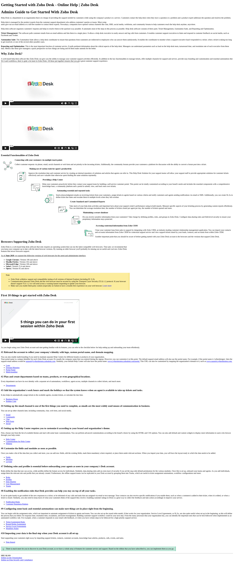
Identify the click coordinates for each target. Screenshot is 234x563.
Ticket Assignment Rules (15, 522)
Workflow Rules (12, 528)
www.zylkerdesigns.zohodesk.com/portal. (124, 361)
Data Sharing (11, 482)
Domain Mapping (13, 368)
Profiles (9, 479)
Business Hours (12, 399)
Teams (8, 486)
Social (8, 424)
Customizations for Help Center (18, 441)
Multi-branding (11, 372)
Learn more (107, 286)
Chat (8, 419)
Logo (8, 365)
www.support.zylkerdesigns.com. (219, 361)
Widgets (9, 444)
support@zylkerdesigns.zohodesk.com (40, 361)
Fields (8, 457)
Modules (9, 459)
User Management (13, 484)
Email (8, 415)
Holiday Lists (11, 401)
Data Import (10, 542)
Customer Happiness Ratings (17, 504)
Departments (11, 385)
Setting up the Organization (11, 558)
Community (10, 417)
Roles (8, 477)
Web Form (10, 421)
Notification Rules (13, 502)
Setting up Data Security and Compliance (17, 560)
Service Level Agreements (16, 526)
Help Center (10, 439)
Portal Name (10, 370)
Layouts (9, 462)
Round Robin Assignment (16, 524)
